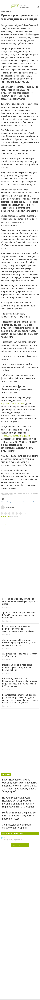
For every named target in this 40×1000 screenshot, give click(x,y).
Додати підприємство (20, 845)
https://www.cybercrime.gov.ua (15, 435)
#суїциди (26, 502)
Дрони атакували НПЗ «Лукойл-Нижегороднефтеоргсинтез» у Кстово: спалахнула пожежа (19, 642)
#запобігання (33, 502)
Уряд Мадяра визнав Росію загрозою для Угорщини (19, 655)
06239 (2, 499)
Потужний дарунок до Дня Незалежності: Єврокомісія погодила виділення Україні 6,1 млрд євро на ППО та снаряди (19, 682)
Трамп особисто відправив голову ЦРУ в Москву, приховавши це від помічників (18, 615)
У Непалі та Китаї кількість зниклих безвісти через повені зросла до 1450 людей (20, 601)
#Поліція (3, 502)
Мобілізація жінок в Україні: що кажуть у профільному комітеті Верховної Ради (17, 667)
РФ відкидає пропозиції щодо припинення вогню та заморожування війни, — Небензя (18, 629)
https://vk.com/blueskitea (12, 403)
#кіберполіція (11, 502)
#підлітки (19, 502)
